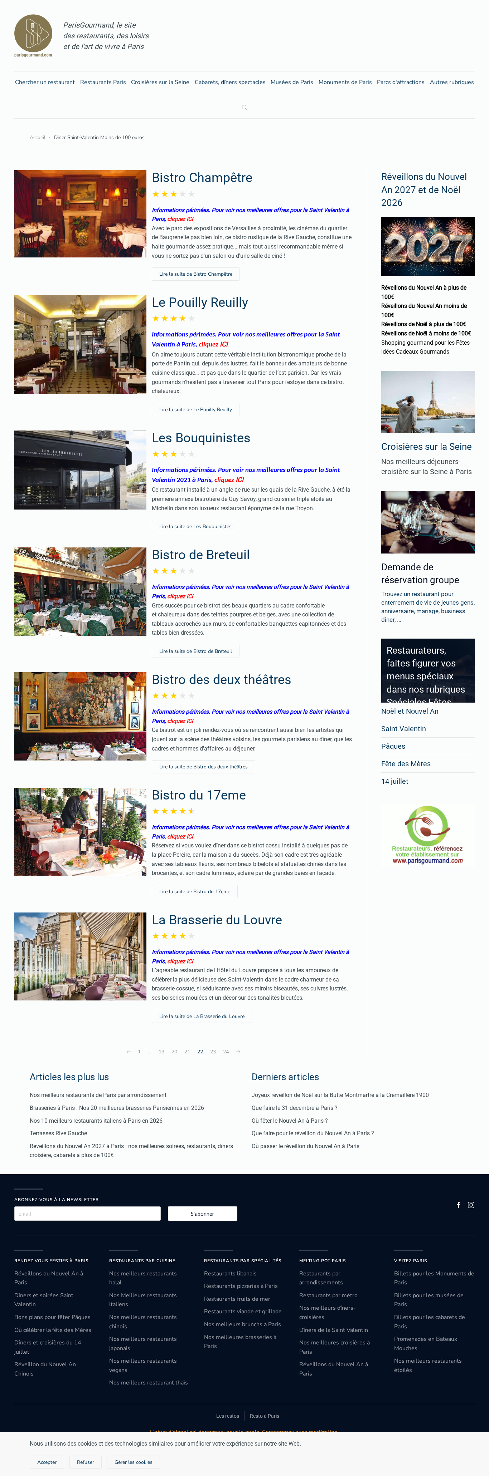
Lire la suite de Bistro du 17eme (194, 891)
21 (187, 1051)
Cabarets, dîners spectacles (230, 82)
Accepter (47, 1462)
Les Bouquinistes (201, 438)
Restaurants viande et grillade (243, 1311)
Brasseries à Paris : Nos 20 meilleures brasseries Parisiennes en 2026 (117, 1107)
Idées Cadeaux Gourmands (415, 351)
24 (226, 1051)
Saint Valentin (403, 728)
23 (213, 1051)
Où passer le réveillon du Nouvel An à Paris (305, 1146)
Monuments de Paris (345, 82)
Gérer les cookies (133, 1462)
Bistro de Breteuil (201, 554)
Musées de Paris (292, 82)
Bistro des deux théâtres (221, 679)
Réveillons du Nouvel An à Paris (48, 1278)
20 (174, 1051)
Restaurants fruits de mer (237, 1299)
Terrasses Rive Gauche (58, 1133)
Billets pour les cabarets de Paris (429, 1321)
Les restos (227, 1416)
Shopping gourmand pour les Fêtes (425, 342)
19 (161, 1051)
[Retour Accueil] (33, 35)
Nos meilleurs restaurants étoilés (428, 1365)
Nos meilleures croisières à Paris (334, 1347)
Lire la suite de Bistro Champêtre (195, 274)
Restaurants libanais (230, 1274)
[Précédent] (128, 1052)
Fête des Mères (406, 763)
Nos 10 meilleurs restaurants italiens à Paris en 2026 (96, 1120)
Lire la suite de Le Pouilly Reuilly (195, 409)
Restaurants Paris (103, 82)
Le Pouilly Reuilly (200, 302)
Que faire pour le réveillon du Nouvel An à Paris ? (313, 1133)
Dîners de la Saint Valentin (333, 1330)
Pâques (393, 746)
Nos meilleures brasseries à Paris (240, 1341)
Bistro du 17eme (199, 795)
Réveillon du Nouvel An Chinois (45, 1369)
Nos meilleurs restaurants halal (143, 1278)
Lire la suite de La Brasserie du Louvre (202, 1016)
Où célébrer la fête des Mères (52, 1330)
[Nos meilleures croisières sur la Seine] (428, 402)
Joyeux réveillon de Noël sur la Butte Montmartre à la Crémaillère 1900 (340, 1095)
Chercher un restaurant (45, 82)
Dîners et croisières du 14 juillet (47, 1347)
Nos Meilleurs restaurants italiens (143, 1300)
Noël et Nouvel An (410, 711)
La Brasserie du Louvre (217, 920)
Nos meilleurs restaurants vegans (143, 1365)
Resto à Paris (264, 1416)
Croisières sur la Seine (160, 82)
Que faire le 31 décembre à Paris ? (295, 1107)
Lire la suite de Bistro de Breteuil (195, 651)
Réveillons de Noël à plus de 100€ (423, 324)
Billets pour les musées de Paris (429, 1300)
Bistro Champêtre (202, 177)
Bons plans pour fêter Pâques (52, 1317)
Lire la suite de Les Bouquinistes (195, 526)
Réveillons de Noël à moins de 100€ (426, 333)
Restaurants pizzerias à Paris (241, 1286)
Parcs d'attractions (401, 82)
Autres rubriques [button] (452, 82)
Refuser (85, 1462)
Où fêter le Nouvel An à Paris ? (290, 1120)
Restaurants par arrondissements (321, 1278)
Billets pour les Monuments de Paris (434, 1278)
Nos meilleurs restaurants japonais (143, 1343)
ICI (224, 344)
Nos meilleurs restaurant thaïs (148, 1383)
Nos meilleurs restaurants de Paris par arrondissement (98, 1095)
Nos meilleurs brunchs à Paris (242, 1324)
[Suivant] (238, 1052)
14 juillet (394, 781)
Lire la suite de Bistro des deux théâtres (203, 766)
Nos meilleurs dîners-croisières (327, 1312)
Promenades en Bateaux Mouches (425, 1343)
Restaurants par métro (328, 1295)
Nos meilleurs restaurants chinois (143, 1321)
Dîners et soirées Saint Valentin (43, 1300)
